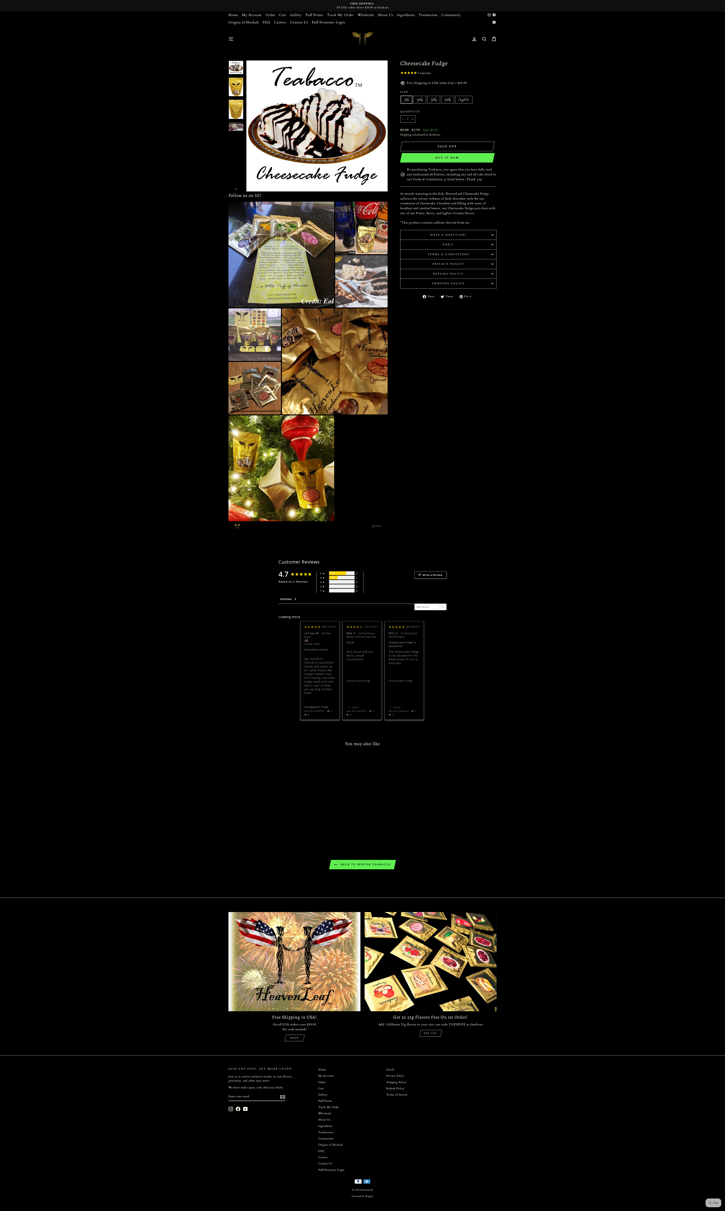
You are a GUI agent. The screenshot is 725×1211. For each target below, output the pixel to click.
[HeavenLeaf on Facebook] (238, 1109)
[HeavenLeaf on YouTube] (245, 1109)
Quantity (410, 111)
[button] (281, 254)
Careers (280, 22)
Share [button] (313, 707)
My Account (252, 15)
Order (270, 15)
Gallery (296, 15)
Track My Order (340, 15)
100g (419, 100)
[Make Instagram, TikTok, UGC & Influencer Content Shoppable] (377, 526)
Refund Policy (448, 274)
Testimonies (428, 15)
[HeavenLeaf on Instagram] (230, 1109)
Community (451, 15)
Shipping (405, 134)
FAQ (266, 22)
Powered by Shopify (362, 1196)
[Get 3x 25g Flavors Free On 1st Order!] (431, 961)
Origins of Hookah (243, 22)
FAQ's (448, 244)
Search (390, 1069)
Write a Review (433, 575)
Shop (294, 1037)
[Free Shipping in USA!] (294, 961)
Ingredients (406, 15)
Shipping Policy (448, 283)
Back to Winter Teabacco (365, 864)
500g (447, 100)
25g (406, 100)
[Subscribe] (282, 1096)
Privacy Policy (448, 264)
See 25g (430, 1033)
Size (404, 92)
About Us (385, 15)
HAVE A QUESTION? (448, 235)
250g (433, 100)
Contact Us (299, 22)
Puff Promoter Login (328, 22)
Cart (282, 15)
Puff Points (314, 15)
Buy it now (447, 158)
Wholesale (366, 15)
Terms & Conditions (448, 254)
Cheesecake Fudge (358, 680)
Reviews (286, 599)
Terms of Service (396, 1094)
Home (233, 15)
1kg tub (463, 100)
